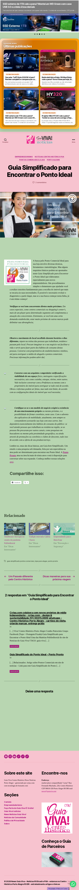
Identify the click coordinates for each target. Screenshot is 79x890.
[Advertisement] (39, 251)
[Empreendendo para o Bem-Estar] (64, 529)
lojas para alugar (41, 561)
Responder (14, 646)
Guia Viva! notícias (12, 811)
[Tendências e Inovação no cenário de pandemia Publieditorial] (14, 529)
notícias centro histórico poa (49, 157)
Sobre (6, 824)
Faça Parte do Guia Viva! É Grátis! (19, 808)
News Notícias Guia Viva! (15, 814)
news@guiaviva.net (49, 791)
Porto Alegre (53, 160)
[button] (73, 884)
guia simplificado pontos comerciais (20, 561)
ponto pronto (53, 561)
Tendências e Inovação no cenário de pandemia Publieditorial (14, 540)
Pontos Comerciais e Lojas (32, 160)
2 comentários (40, 182)
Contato (7, 802)
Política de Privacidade (14, 820)
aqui (11, 461)
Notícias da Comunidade (15, 817)
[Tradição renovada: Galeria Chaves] (39, 529)
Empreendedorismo (24, 157)
